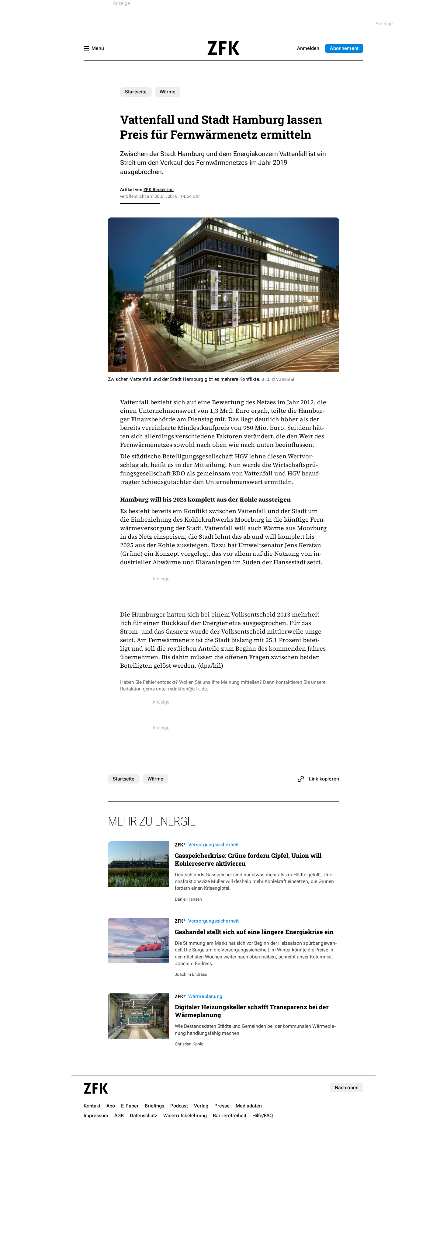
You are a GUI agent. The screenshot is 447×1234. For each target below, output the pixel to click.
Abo (344, 48)
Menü (98, 48)
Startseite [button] (223, 48)
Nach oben (347, 1087)
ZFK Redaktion (159, 189)
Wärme (168, 92)
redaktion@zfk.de (187, 689)
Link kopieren (324, 779)
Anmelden (308, 48)
